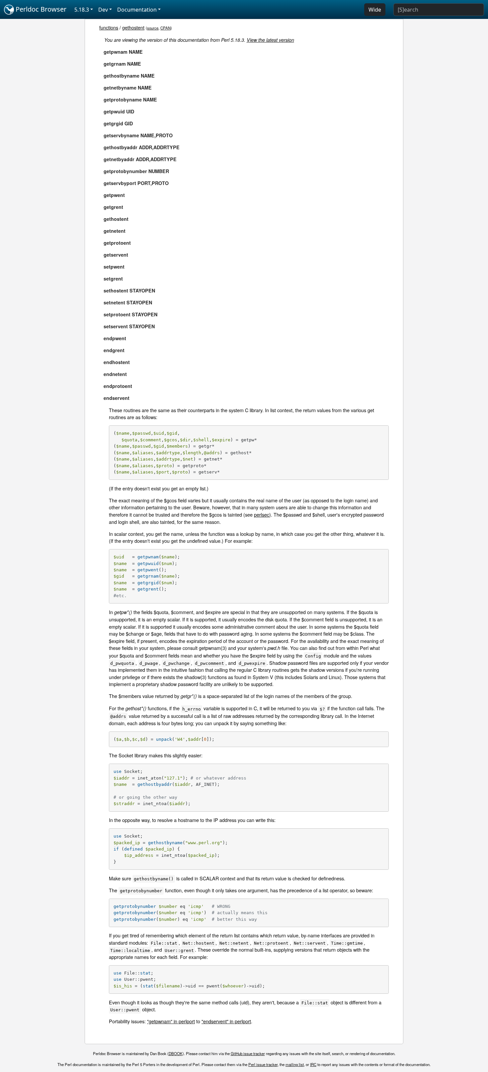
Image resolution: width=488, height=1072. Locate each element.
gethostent (133, 27)
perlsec (261, 514)
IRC (313, 1064)
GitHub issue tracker (248, 1053)
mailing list (294, 1064)
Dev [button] (103, 9)
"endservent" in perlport (226, 1021)
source (152, 28)
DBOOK (176, 1053)
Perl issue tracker (263, 1064)
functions (108, 27)
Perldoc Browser (40, 9)
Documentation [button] (137, 9)
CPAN (165, 28)
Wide (374, 9)
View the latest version (270, 39)
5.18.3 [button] (81, 9)
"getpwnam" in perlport (171, 1021)
